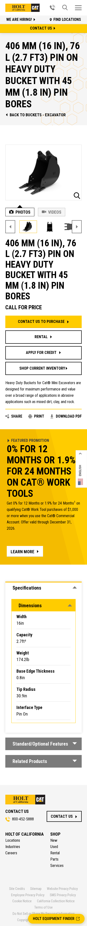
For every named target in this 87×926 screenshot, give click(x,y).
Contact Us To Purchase (41, 321)
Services (57, 865)
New (53, 840)
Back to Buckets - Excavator (38, 114)
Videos (54, 212)
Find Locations (67, 19)
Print (39, 416)
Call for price (23, 307)
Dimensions (30, 605)
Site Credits (17, 889)
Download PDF (69, 416)
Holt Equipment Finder (53, 918)
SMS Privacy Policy (63, 895)
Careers (11, 853)
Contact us (41, 28)
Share (16, 416)
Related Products (30, 761)
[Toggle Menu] (78, 7)
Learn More (22, 551)
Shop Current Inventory (42, 368)
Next (77, 226)
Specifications (27, 588)
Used (54, 846)
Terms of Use (43, 907)
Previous (10, 226)
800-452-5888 (23, 819)
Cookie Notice (22, 901)
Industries (12, 846)
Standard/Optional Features (40, 744)
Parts (54, 859)
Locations (12, 840)
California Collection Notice (56, 901)
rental (41, 337)
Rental (55, 853)
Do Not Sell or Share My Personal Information (44, 914)
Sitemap (36, 889)
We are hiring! (19, 19)
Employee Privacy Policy (27, 895)
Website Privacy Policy (62, 889)
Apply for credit (41, 352)
